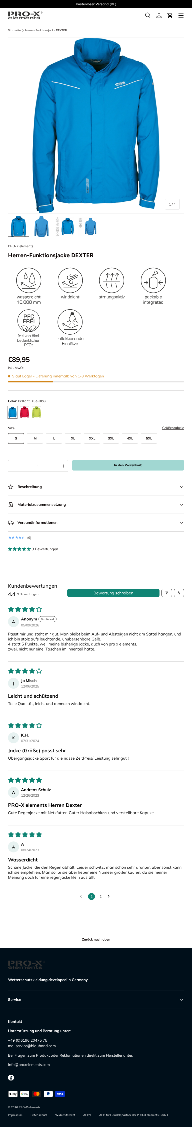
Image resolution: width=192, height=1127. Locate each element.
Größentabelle (173, 428)
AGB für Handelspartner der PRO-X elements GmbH (133, 1115)
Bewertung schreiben (113, 592)
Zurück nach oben (96, 939)
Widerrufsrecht (65, 1115)
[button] (170, 15)
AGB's (87, 1115)
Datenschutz (38, 1115)
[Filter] (167, 593)
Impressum (15, 1115)
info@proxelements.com (29, 1064)
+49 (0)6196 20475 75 (27, 1040)
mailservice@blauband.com (32, 1045)
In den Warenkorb (128, 465)
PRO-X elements (21, 246)
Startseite (14, 30)
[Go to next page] (110, 896)
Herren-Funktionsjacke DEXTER (46, 30)
